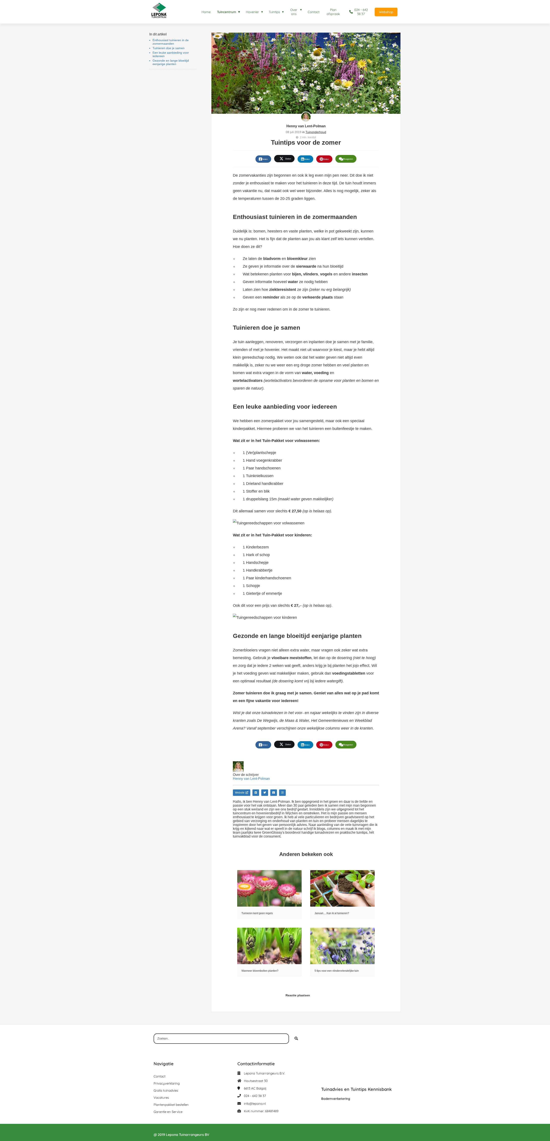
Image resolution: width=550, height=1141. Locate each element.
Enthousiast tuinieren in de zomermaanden (171, 41)
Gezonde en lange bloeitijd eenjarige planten (171, 62)
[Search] (296, 1038)
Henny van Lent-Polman (306, 126)
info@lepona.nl (255, 1104)
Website (239, 792)
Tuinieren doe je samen (169, 48)
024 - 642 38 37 (255, 1096)
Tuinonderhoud (316, 132)
